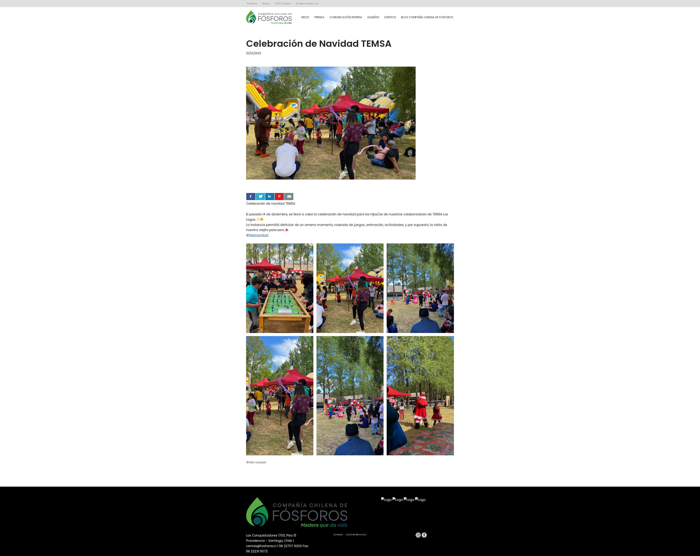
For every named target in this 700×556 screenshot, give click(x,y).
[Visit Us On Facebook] (424, 537)
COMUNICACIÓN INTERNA (345, 17)
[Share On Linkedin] (269, 196)
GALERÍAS (373, 17)
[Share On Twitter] (260, 196)
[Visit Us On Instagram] (418, 537)
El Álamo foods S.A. (307, 3)
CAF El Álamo (283, 3)
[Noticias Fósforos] (269, 17)
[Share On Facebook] (250, 196)
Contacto (338, 534)
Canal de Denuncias (356, 534)
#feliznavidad (257, 235)
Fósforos (252, 3)
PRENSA (319, 17)
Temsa (266, 3)
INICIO (305, 17)
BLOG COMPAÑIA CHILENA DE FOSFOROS (427, 17)
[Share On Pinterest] (279, 196)
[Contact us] (288, 196)
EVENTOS (390, 17)
